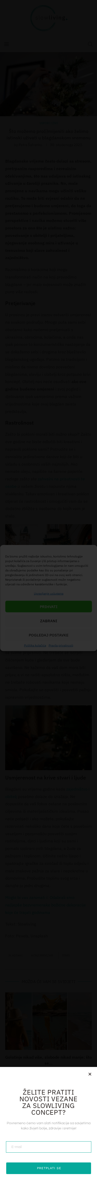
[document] (48, 598)
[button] (90, 1074)
